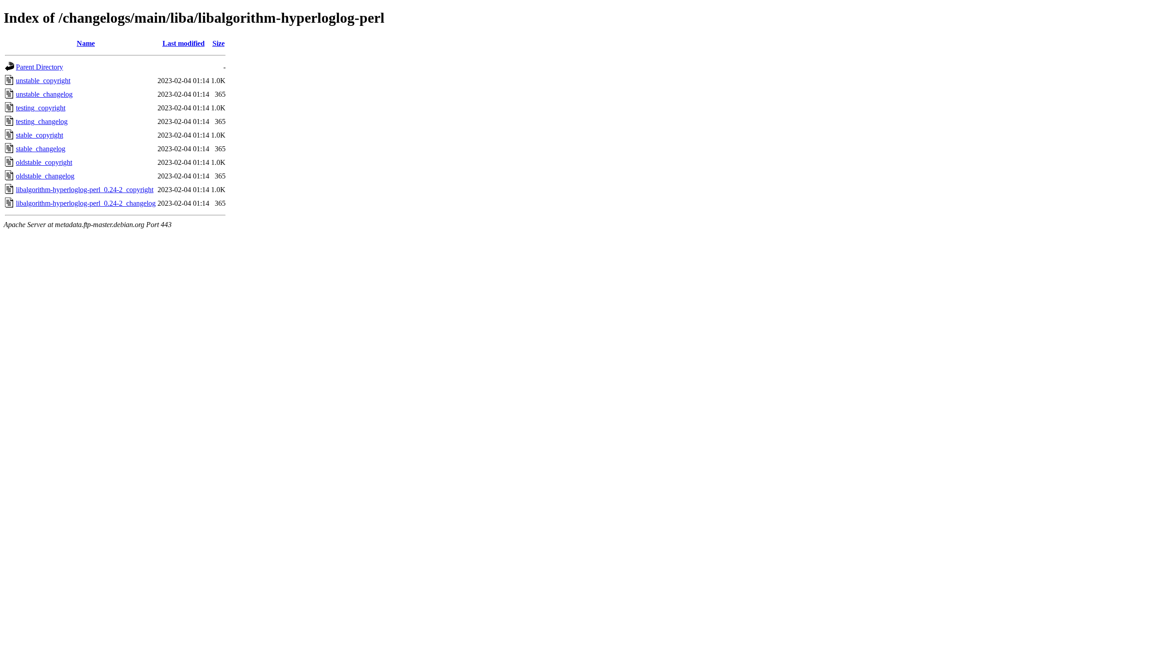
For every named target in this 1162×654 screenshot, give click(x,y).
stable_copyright (39, 135)
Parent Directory (39, 67)
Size (218, 43)
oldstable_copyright (44, 162)
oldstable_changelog (45, 176)
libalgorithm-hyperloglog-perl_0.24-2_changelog (86, 203)
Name (86, 43)
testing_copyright (40, 108)
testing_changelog (42, 121)
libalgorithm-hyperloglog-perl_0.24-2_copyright (84, 189)
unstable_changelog (44, 94)
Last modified (183, 43)
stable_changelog (40, 149)
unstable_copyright (43, 80)
